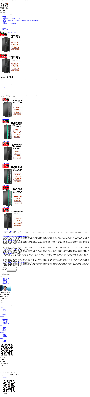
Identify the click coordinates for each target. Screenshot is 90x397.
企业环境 (14, 18)
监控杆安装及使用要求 (7, 253)
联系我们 (4, 28)
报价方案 (4, 87)
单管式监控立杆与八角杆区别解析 (9, 244)
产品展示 (4, 19)
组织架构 (7, 18)
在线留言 (7, 29)
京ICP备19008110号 (28, 374)
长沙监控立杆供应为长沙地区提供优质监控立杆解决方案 (13, 262)
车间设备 (4, 27)
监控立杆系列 (11, 20)
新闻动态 (2, 325)
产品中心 (2, 316)
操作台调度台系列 (5, 20)
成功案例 (4, 21)
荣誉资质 (18, 18)
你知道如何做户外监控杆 (7, 231)
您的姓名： (4, 267)
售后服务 (4, 24)
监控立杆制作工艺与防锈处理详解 (9, 258)
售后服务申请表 (5, 336)
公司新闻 (4, 23)
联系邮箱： (4, 269)
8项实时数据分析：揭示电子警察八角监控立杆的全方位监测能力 (15, 236)
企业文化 (11, 18)
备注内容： (4, 273)
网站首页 (4, 16)
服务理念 (4, 334)
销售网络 (4, 335)
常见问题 (14, 23)
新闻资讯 (4, 22)
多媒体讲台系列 (29, 20)
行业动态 (7, 23)
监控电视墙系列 (17, 20)
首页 (5, 32)
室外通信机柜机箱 (35, 20)
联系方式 (4, 29)
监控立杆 (5, 0)
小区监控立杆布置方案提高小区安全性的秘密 (11, 249)
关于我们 (2, 307)
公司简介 (4, 17)
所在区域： (4, 270)
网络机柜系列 (23, 20)
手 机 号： (4, 268)
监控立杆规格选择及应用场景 (8, 240)
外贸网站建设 (7, 375)
